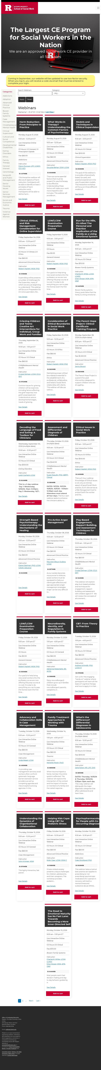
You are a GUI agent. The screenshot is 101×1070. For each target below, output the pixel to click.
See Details (23, 199)
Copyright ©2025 (6, 1052)
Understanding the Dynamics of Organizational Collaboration (31, 822)
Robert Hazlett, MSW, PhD (85, 164)
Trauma (6, 208)
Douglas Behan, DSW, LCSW (58, 167)
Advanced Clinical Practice (7, 105)
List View (50, 112)
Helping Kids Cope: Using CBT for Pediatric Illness (59, 821)
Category (55, 90)
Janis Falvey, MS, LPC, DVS (85, 768)
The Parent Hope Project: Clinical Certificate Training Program (86, 325)
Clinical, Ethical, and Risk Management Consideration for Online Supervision (31, 226)
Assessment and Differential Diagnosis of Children (57, 431)
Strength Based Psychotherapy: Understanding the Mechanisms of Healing (31, 525)
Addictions (7, 96)
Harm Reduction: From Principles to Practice (30, 125)
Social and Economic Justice (7, 202)
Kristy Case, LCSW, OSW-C (57, 860)
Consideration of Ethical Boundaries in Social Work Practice (59, 325)
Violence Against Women (6, 214)
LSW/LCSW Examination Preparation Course (55, 224)
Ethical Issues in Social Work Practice (85, 430)
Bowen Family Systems (6, 113)
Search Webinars (24, 90)
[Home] (19, 8)
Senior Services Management (9, 194)
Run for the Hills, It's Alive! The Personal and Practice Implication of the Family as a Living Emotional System (87, 228)
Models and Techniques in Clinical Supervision (87, 125)
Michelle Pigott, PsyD (55, 763)
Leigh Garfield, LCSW (27, 475)
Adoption (7, 99)
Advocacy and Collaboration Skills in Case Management (31, 721)
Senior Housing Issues (6, 185)
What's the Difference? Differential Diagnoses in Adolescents (83, 722)
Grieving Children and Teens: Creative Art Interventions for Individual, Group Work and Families (30, 328)
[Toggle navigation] (98, 8)
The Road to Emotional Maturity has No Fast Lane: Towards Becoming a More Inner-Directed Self (59, 918)
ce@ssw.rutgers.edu (11, 1029)
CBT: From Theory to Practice (86, 625)
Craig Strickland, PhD (83, 860)
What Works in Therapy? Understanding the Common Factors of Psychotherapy (59, 127)
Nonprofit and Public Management (9, 177)
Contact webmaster (12, 1055)
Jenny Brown (80, 366)
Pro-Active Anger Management (58, 521)
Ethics (5, 157)
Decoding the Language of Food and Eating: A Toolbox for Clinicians (30, 432)
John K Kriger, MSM (26, 861)
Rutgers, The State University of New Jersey (12, 1052)
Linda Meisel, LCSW (26, 760)
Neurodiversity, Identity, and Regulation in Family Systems (57, 627)
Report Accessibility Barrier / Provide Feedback (11, 1047)
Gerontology (8, 172)
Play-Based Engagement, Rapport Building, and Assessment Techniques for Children (86, 526)
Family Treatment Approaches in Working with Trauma (58, 721)
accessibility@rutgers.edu (9, 1045)
